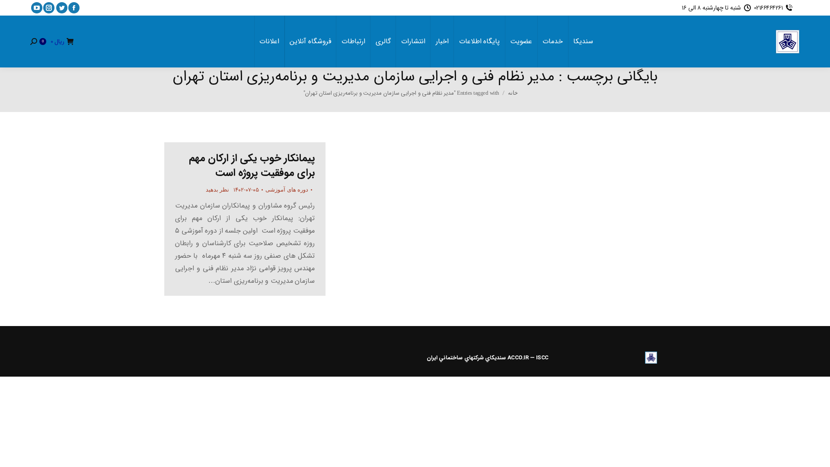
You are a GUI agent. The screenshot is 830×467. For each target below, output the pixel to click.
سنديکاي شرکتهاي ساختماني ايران (466, 357)
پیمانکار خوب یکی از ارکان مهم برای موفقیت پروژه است (252, 165)
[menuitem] (583, 41)
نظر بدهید (218, 189)
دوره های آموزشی (286, 189)
